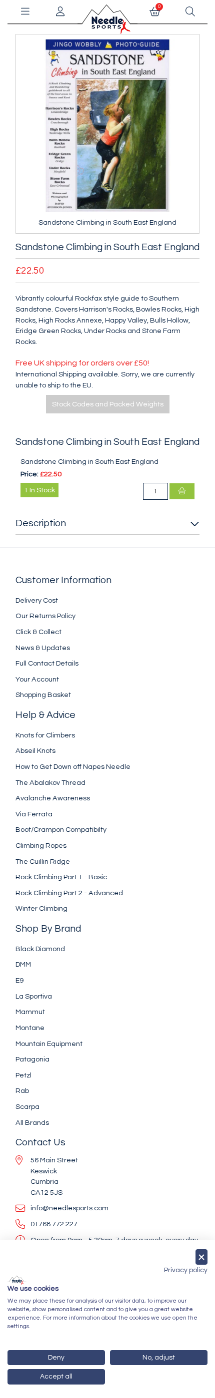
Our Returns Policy (46, 616)
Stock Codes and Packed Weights (108, 404)
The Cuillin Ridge (43, 861)
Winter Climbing (42, 908)
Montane (30, 1028)
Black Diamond (40, 949)
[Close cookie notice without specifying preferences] (202, 1257)
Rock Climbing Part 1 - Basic (61, 877)
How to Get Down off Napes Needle (73, 766)
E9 (20, 980)
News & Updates (43, 648)
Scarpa (28, 1106)
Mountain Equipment (49, 1044)
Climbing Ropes (41, 845)
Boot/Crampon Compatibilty (61, 829)
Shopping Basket (43, 695)
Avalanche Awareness (53, 798)
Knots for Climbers (45, 735)
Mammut (30, 1012)
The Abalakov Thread (51, 782)
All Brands (32, 1122)
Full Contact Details (47, 663)
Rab (22, 1090)
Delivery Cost (37, 600)
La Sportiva (34, 996)
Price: (29, 474)
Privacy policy (186, 1270)
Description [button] (41, 523)
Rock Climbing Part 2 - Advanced (69, 893)
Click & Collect (39, 632)
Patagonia (33, 1059)
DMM (23, 964)
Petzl (24, 1075)
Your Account (37, 679)
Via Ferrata (34, 814)
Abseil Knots (36, 750)
